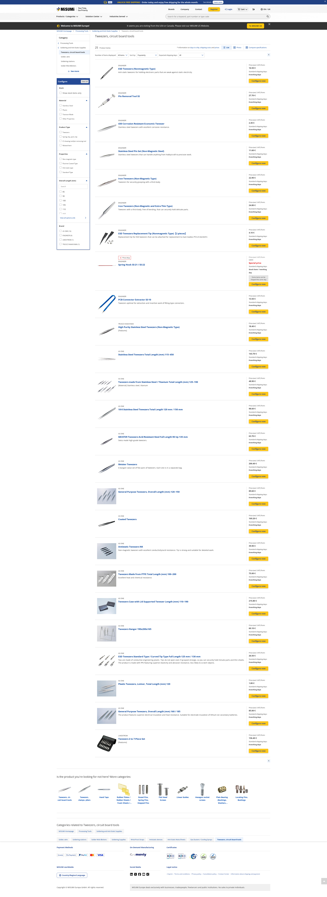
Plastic (65, 110)
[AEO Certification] (193, 856)
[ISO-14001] (182, 856)
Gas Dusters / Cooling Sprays (201, 839)
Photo (239, 47)
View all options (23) (67, 218)
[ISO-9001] (171, 856)
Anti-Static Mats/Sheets (176, 839)
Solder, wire (65, 57)
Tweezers (66, 132)
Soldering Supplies (119, 839)
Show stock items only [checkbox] (72, 93)
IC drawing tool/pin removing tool (74, 141)
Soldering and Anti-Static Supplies (105, 31)
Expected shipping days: (168, 55)
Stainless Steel (68, 106)
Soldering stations (68, 61)
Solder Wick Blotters (68, 66)
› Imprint (170, 874)
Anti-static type (68, 168)
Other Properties (68, 119)
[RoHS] (203, 856)
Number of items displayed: (105, 55)
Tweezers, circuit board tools (73, 52)
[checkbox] (73, 106)
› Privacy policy (196, 874)
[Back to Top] (324, 881)
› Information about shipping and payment (245, 874)
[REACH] (213, 856)
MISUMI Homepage (64, 31)
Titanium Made (68, 114)
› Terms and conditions (182, 874)
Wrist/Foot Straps (137, 839)
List (227, 47)
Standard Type (68, 172)
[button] (218, 2)
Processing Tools (82, 31)
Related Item (67, 145)
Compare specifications (258, 47)
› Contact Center (223, 874)
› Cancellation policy (209, 874)
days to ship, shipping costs (200, 47)
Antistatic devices (155, 839)
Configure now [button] (259, 81)
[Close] (269, 24)
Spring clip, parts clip (70, 137)
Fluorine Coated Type (70, 163)
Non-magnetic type (69, 159)
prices (217, 47)
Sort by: (133, 55)
